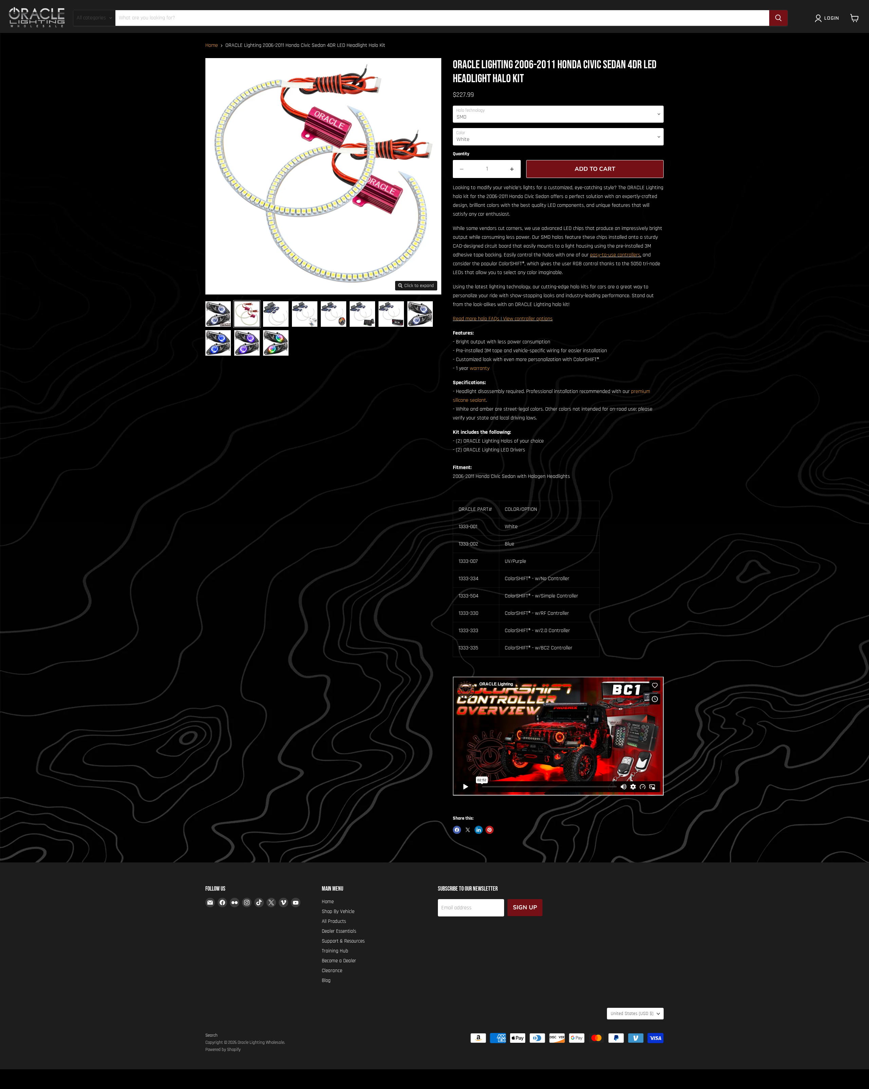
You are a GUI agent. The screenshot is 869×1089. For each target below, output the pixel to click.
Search (211, 1035)
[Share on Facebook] (457, 830)
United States (632, 1014)
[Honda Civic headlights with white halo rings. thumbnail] (420, 314)
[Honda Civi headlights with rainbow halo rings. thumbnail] (275, 342)
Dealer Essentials (339, 931)
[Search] (778, 18)
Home (211, 45)
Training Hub (335, 951)
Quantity (461, 154)
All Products (334, 921)
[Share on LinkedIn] (479, 830)
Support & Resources (343, 941)
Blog (326, 980)
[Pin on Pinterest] (489, 830)
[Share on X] (468, 830)
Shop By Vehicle (338, 911)
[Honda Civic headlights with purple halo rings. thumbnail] (247, 342)
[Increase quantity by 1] (512, 169)
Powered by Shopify (223, 1049)
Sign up (525, 907)
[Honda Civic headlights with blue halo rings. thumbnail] (218, 342)
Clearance (332, 970)
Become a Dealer (339, 961)
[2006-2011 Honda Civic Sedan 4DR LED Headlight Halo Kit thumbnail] (218, 314)
